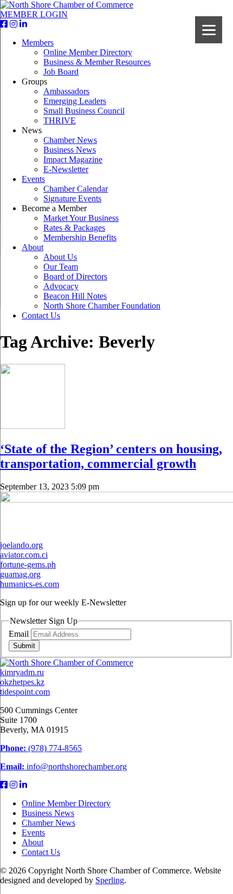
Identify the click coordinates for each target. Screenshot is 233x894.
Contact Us (41, 315)
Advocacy (61, 286)
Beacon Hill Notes (75, 296)
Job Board (61, 71)
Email (20, 633)
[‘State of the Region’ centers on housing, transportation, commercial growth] (32, 425)
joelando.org (21, 545)
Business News (69, 149)
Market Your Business (81, 218)
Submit (24, 646)
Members (38, 42)
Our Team (60, 266)
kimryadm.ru (22, 672)
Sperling (109, 880)
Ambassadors (66, 91)
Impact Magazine (72, 159)
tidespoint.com (25, 691)
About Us (60, 257)
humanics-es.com (29, 584)
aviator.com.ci (24, 554)
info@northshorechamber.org (63, 766)
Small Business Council (84, 110)
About (32, 247)
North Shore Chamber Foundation (101, 305)
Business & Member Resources (97, 62)
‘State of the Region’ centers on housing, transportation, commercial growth (111, 456)
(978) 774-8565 (41, 748)
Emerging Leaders (74, 101)
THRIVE (59, 120)
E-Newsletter (65, 169)
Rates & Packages (74, 227)
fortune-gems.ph (28, 564)
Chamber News (70, 140)
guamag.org (20, 574)
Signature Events (72, 198)
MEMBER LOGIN (34, 14)
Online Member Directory (87, 52)
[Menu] (208, 29)
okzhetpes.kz (22, 682)
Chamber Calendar (75, 188)
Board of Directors (75, 276)
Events (33, 179)
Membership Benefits (79, 237)
